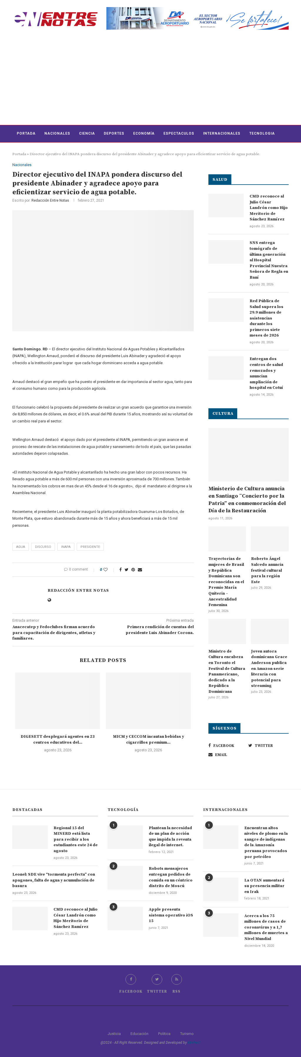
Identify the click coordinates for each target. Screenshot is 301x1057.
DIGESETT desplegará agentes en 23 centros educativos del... (58, 739)
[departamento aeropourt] (197, 9)
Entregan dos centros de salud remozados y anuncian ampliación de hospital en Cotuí (266, 373)
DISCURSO (43, 547)
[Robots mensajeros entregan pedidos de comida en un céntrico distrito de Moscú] (125, 877)
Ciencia (87, 133)
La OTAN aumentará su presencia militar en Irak (264, 886)
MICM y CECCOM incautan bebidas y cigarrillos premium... (148, 739)
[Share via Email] (140, 569)
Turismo (187, 1033)
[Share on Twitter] (126, 569)
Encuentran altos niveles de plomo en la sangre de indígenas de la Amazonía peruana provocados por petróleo (266, 842)
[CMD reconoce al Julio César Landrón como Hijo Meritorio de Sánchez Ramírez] (226, 205)
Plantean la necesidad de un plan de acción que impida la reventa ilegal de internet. (170, 836)
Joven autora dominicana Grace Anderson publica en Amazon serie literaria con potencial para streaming (269, 669)
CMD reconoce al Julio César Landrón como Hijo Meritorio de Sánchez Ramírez (269, 208)
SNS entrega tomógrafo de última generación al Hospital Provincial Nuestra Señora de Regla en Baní (269, 260)
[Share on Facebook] (120, 569)
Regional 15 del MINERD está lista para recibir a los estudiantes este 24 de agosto (75, 839)
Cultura (26, 151)
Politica (164, 1033)
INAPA (66, 547)
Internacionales (221, 133)
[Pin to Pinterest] (133, 569)
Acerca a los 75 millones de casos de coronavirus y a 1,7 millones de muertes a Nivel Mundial (266, 927)
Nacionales (57, 133)
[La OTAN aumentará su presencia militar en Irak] (220, 889)
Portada (26, 133)
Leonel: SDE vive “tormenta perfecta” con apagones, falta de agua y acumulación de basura (53, 880)
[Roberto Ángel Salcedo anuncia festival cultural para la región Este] (270, 539)
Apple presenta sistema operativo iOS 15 (171, 915)
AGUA (20, 547)
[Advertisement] (150, 81)
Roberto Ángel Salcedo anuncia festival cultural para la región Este (267, 570)
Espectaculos (178, 133)
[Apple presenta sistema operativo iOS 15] (125, 918)
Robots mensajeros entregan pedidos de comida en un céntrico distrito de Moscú (171, 877)
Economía (144, 133)
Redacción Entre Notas (50, 200)
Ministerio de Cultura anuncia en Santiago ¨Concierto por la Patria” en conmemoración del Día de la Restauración (247, 499)
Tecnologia (262, 133)
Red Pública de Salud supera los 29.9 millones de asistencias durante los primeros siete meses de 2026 (266, 318)
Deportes (114, 133)
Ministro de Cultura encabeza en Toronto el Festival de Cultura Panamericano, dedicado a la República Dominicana (226, 671)
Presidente (90, 547)
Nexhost (194, 1043)
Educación (139, 1033)
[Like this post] (109, 569)
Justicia (114, 1033)
